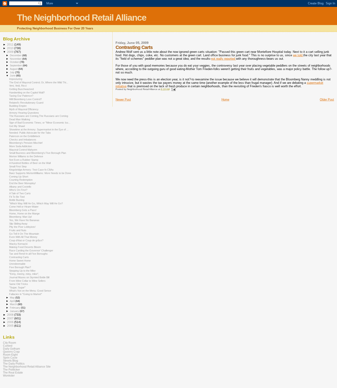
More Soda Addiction (20, 146)
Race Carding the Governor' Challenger (31, 250)
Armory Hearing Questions (24, 112)
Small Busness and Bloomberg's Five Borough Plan (37, 153)
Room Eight (10, 354)
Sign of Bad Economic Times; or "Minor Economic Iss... (39, 122)
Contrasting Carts (19, 257)
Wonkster (9, 375)
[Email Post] (173, 89)
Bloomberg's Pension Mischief (25, 142)
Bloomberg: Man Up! (20, 216)
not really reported (223, 58)
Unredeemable (17, 263)
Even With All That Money (23, 237)
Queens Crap (11, 351)
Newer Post (123, 99)
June (13, 75)
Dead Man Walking (19, 119)
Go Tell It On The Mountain (24, 233)
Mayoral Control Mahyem (23, 149)
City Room (9, 342)
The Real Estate (13, 372)
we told (298, 55)
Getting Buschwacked (21, 89)
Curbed (7, 345)
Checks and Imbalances (22, 139)
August (14, 68)
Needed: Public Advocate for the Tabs (30, 132)
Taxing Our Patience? (21, 95)
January (15, 311)
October (15, 62)
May (12, 297)
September (16, 65)
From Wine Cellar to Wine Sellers (27, 280)
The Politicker (11, 369)
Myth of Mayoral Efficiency (24, 109)
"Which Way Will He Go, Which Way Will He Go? (36, 203)
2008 (10, 314)
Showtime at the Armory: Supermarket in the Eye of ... (39, 129)
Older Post (327, 99)
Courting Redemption (21, 179)
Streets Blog (10, 360)
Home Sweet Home (20, 260)
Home (225, 99)
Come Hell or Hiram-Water (24, 206)
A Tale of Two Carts (20, 193)
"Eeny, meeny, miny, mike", (24, 274)
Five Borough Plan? (20, 267)
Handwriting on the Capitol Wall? (27, 92)
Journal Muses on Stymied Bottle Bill (29, 277)
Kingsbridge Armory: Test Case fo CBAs (31, 169)
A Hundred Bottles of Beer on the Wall (30, 163)
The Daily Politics (14, 363)
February (15, 307)
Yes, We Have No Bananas (24, 220)
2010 (10, 48)
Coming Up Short (18, 176)
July (12, 72)
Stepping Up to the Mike (22, 270)
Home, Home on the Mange (24, 213)
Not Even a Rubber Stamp (23, 159)
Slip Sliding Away (18, 223)
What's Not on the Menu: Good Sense (30, 290)
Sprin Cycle (10, 357)
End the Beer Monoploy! (22, 183)
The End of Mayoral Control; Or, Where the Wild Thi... (38, 82)
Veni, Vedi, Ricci (18, 85)
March (14, 304)
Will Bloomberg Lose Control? (25, 99)
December (16, 55)
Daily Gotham (11, 348)
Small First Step (18, 166)
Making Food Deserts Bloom (25, 247)
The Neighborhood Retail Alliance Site (27, 366)
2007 (10, 318)
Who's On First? (18, 189)
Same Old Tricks (18, 284)
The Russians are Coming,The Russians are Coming (38, 116)
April (12, 301)
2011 (10, 44)
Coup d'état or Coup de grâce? (26, 240)
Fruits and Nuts (17, 230)
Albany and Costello (20, 186)
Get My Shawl (17, 126)
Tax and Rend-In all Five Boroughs (28, 253)
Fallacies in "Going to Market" (25, 294)
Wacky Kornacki (18, 243)
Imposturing (15, 79)
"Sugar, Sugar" (17, 287)
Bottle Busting (16, 200)
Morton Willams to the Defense (26, 156)
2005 (10, 325)
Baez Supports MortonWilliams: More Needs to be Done (40, 173)
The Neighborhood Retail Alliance (81, 17)
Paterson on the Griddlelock (24, 136)
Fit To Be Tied (17, 196)
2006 (10, 322)
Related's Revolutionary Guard (26, 102)
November (16, 58)
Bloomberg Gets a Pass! (22, 210)
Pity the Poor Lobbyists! (22, 226)
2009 (10, 51)
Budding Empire (18, 105)
